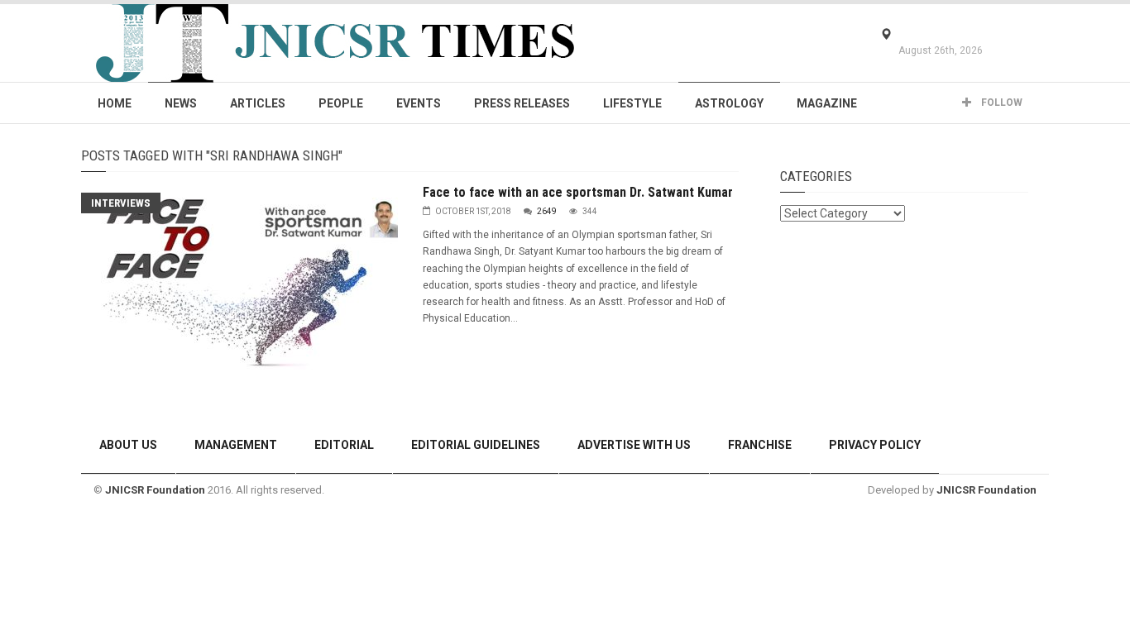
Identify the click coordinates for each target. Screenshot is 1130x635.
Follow (1000, 102)
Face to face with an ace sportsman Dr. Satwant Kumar (578, 192)
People (340, 103)
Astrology (729, 103)
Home (115, 103)
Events (418, 103)
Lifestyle (632, 103)
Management (235, 444)
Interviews (121, 203)
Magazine (827, 103)
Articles (257, 103)
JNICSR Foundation (155, 490)
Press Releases (522, 103)
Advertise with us (634, 444)
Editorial (344, 444)
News (181, 103)
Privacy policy (875, 444)
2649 (547, 211)
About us (128, 444)
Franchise (760, 444)
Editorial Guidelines (475, 444)
